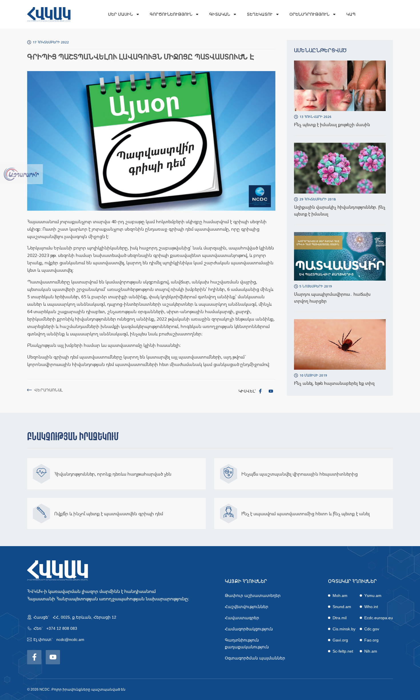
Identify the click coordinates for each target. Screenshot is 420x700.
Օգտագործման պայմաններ (255, 658)
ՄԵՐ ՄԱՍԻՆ (120, 14)
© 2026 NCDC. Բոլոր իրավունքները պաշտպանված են (76, 689)
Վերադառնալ (48, 389)
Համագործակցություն (249, 629)
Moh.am (340, 595)
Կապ (350, 14)
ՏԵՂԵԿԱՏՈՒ (260, 14)
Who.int (371, 606)
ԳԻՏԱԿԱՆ (219, 14)
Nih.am (370, 651)
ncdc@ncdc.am (70, 639)
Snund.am (342, 606)
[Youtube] (270, 391)
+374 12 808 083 (61, 628)
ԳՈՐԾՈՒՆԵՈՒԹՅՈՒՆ (171, 14)
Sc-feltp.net (343, 651)
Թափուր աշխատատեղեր (253, 595)
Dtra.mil (340, 617)
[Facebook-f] (260, 391)
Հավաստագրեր (242, 617)
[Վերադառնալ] (29, 390)
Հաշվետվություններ (246, 606)
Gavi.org (340, 640)
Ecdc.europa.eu (378, 617)
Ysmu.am (372, 595)
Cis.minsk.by (344, 629)
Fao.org (371, 640)
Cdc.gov (371, 629)
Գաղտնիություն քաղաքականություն (247, 643)
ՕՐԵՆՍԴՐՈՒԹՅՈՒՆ (309, 14)
